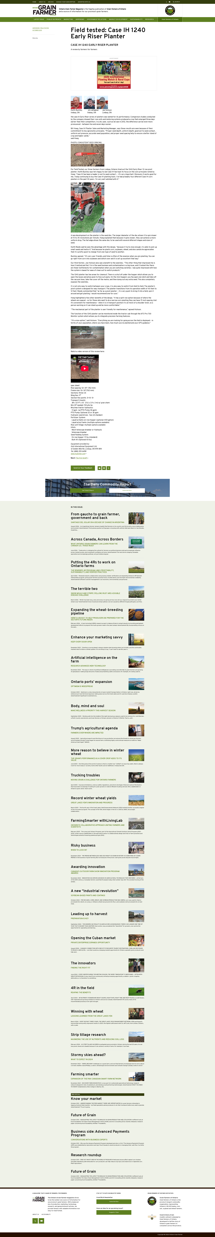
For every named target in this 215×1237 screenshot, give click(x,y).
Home (34, 2)
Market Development (118, 19)
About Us (42, 2)
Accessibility (46, 1214)
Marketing (68, 19)
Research (149, 19)
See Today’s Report (88, 490)
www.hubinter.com (78, 454)
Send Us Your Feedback (82, 468)
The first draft (81, 458)
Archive (51, 2)
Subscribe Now (127, 490)
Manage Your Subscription (65, 2)
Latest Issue (39, 19)
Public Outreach (54, 19)
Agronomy (80, 19)
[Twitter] (108, 468)
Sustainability (136, 19)
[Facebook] (104, 468)
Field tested (44, 28)
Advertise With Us (84, 2)
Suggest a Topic (114, 1212)
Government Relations (96, 19)
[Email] (99, 468)
